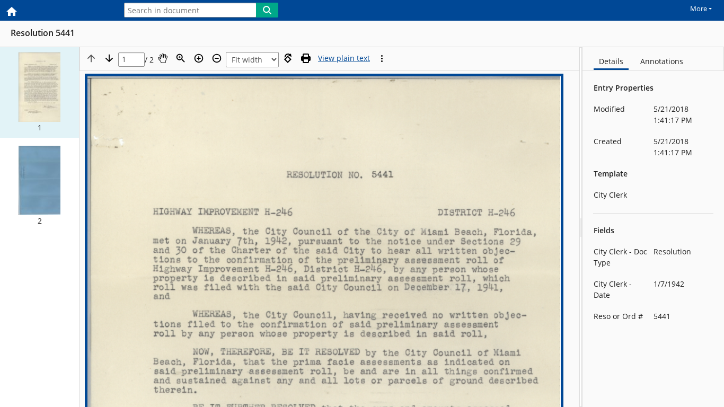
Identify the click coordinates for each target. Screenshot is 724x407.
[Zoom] (181, 58)
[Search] (267, 10)
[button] (39, 92)
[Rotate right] (288, 58)
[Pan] (163, 58)
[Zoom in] (199, 58)
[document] (653, 227)
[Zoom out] (217, 58)
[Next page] (109, 58)
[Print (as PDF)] (306, 58)
